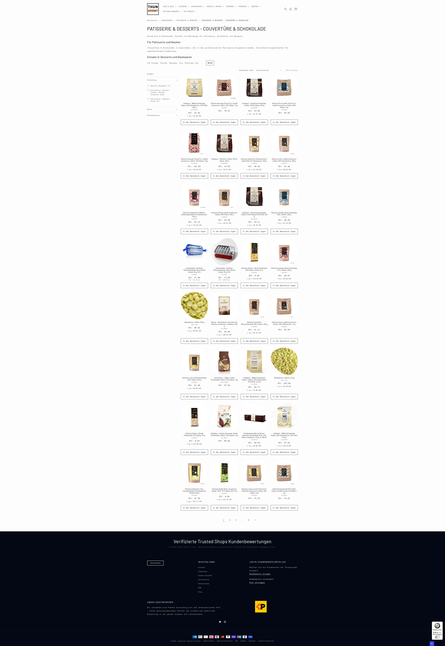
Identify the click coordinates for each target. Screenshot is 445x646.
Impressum (202, 571)
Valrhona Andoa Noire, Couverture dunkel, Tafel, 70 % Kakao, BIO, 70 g (224, 490)
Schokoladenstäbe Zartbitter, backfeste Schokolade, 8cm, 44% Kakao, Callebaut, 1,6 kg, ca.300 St (254, 435)
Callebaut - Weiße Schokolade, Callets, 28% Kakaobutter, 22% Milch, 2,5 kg (284, 435)
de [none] (432, 643)
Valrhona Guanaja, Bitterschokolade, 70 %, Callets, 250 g (284, 269)
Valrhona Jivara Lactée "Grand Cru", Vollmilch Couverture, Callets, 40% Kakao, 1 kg (254, 491)
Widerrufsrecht (205, 575)
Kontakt (201, 567)
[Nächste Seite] (254, 520)
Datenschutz (203, 583)
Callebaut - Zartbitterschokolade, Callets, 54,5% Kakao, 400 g (254, 104)
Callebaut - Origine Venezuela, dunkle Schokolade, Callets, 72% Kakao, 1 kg (224, 434)
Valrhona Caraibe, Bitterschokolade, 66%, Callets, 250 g (284, 214)
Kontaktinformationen (266, 641)
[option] (436, 643)
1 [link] (223, 520)
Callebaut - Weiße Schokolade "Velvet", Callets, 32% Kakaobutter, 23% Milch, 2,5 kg (254, 380)
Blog (200, 592)
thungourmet (181, 641)
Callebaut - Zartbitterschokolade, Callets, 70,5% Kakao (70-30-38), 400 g (254, 215)
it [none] (441, 643)
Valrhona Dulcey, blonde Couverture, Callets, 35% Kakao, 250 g (224, 214)
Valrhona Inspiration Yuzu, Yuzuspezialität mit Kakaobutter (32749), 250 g (194, 491)
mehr (210, 63)
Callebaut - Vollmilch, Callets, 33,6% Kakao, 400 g (224, 160)
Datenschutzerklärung (225, 641)
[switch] (437, 637)
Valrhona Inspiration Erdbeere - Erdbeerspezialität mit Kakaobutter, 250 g (194, 215)
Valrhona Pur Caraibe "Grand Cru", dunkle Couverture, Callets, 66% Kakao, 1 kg (284, 105)
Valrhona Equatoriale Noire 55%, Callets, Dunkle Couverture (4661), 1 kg (284, 491)
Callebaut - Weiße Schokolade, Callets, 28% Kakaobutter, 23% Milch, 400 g (194, 105)
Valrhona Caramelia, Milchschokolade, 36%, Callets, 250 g (254, 323)
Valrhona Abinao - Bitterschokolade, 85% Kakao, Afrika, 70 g (254, 269)
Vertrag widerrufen (155, 563)
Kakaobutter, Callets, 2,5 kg (284, 378)
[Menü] (441, 623)
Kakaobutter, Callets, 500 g (194, 322)
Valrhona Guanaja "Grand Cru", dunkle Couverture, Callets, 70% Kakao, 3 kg (194, 160)
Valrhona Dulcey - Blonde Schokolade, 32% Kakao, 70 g (194, 434)
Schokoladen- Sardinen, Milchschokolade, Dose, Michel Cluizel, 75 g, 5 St (224, 270)
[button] (170, 6)
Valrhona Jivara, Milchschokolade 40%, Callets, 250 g (194, 379)
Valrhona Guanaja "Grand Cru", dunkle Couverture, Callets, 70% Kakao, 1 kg (224, 104)
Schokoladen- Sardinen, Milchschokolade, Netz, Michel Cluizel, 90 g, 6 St (194, 270)
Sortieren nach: (246, 70)
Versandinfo (203, 579)
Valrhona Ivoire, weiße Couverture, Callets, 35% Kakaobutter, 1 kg (284, 323)
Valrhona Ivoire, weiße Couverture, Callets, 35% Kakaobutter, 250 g (284, 160)
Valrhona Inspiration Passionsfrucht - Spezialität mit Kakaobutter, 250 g (254, 160)
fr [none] (436, 643)
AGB (199, 588)
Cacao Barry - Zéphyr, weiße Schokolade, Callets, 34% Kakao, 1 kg (224, 379)
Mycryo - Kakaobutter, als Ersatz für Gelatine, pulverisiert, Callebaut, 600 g (224, 324)
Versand (243, 641)
